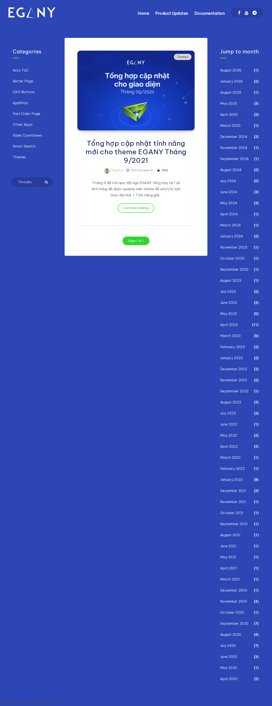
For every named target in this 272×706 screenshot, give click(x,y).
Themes (182, 57)
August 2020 (230, 634)
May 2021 (228, 557)
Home (143, 13)
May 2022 (228, 435)
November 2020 (233, 601)
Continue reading (136, 208)
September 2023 (234, 269)
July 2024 (228, 181)
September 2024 (234, 159)
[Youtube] (246, 13)
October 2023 (232, 258)
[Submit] (47, 181)
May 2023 (228, 314)
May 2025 (228, 103)
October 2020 (232, 612)
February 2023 (232, 347)
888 (164, 170)
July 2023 (228, 291)
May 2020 (228, 668)
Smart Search (24, 146)
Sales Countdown (27, 135)
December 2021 (233, 491)
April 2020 (229, 679)
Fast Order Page (26, 113)
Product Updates (172, 13)
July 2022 (228, 413)
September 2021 (234, 524)
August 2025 (230, 92)
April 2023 (229, 325)
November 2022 (233, 380)
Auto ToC (20, 70)
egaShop (20, 103)
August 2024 (230, 170)
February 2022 (232, 468)
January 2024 (231, 236)
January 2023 (231, 358)
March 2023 (230, 336)
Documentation (210, 13)
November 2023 (233, 247)
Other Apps (23, 124)
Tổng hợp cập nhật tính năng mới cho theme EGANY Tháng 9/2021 (136, 151)
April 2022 (229, 446)
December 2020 (233, 590)
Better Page (23, 81)
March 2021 (230, 579)
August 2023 (230, 280)
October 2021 (232, 513)
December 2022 (233, 369)
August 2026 (230, 70)
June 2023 (228, 302)
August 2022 (230, 402)
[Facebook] (239, 13)
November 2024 (233, 148)
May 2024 (228, 203)
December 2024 (233, 136)
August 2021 (230, 535)
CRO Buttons (24, 92)
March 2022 (230, 457)
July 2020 (228, 645)
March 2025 (230, 125)
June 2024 (228, 192)
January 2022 (231, 479)
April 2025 (229, 114)
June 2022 (228, 424)
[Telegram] (254, 13)
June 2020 (228, 657)
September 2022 (234, 391)
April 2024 (229, 214)
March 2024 (230, 225)
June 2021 (228, 546)
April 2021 (228, 568)
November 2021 (233, 502)
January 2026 (231, 81)
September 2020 (234, 623)
